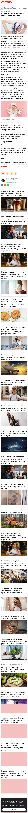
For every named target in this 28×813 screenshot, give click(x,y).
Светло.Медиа (3, 7)
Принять (14, 809)
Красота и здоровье (11, 7)
